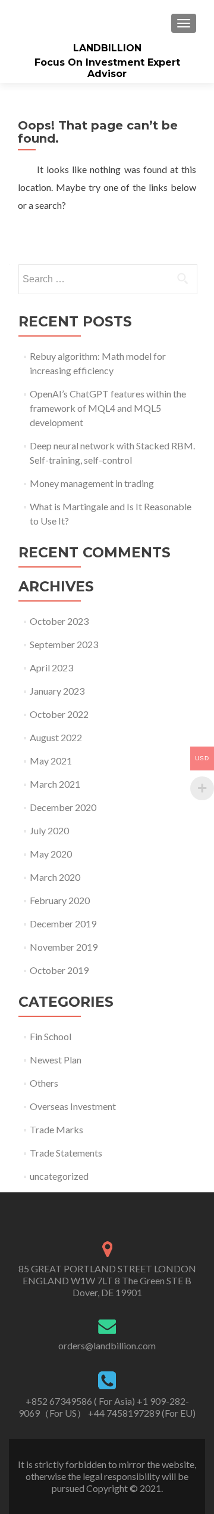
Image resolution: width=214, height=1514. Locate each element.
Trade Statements (66, 1152)
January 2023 (57, 690)
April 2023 (51, 667)
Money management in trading (92, 483)
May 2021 (51, 760)
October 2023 (59, 621)
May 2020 (51, 853)
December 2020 (63, 807)
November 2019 (63, 946)
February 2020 (60, 900)
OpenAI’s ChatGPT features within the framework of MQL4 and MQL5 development (108, 408)
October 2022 (59, 714)
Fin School (50, 1036)
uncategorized (59, 1176)
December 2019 (63, 923)
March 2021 (55, 784)
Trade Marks (56, 1129)
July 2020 (49, 830)
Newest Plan (55, 1059)
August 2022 (56, 737)
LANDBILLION (107, 48)
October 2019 (59, 970)
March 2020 (55, 877)
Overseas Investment (73, 1106)
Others (44, 1083)
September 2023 (64, 644)
